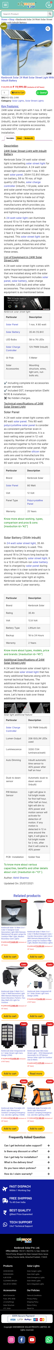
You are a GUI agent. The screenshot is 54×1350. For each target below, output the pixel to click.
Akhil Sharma (21, 877)
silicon (35, 451)
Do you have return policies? (20, 1168)
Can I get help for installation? (21, 1157)
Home (4, 19)
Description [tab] (10, 138)
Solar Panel (12, 324)
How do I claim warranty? (18, 1173)
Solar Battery (13, 332)
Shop (11, 19)
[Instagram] (11, 1339)
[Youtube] (32, 1339)
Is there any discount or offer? (21, 1151)
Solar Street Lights (34, 100)
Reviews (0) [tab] (29, 138)
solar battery (19, 280)
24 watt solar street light (21, 543)
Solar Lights (18, 100)
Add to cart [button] (10, 956)
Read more (36, 1073)
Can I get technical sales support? (23, 1145)
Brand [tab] (19, 138)
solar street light (35, 163)
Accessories (9, 1290)
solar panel (16, 174)
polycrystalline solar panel (19, 425)
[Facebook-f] (21, 1339)
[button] (5, 5)
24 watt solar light (17, 217)
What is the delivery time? (18, 1162)
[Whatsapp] (49, 1339)
